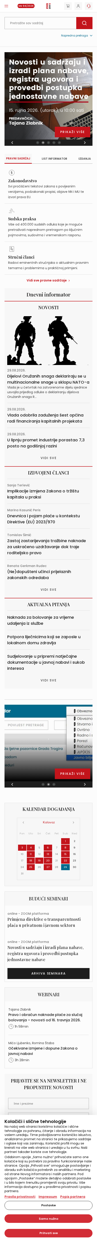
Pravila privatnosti (20, 1196)
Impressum (48, 1196)
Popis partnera (72, 1196)
